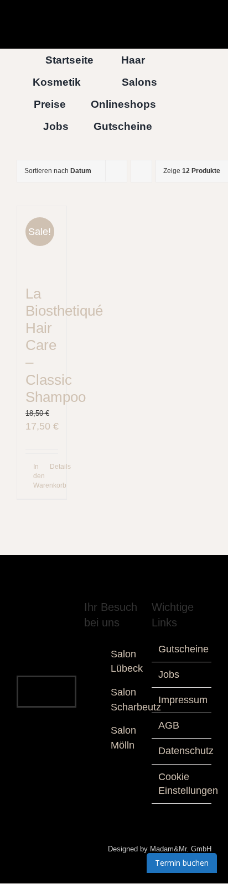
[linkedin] (37, 701)
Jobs (168, 674)
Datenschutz (186, 750)
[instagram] (46, 681)
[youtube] (64, 681)
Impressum (183, 699)
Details (54, 466)
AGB (168, 725)
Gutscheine (183, 649)
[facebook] (28, 681)
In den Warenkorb (37, 476)
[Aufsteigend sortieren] (141, 171)
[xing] (55, 701)
